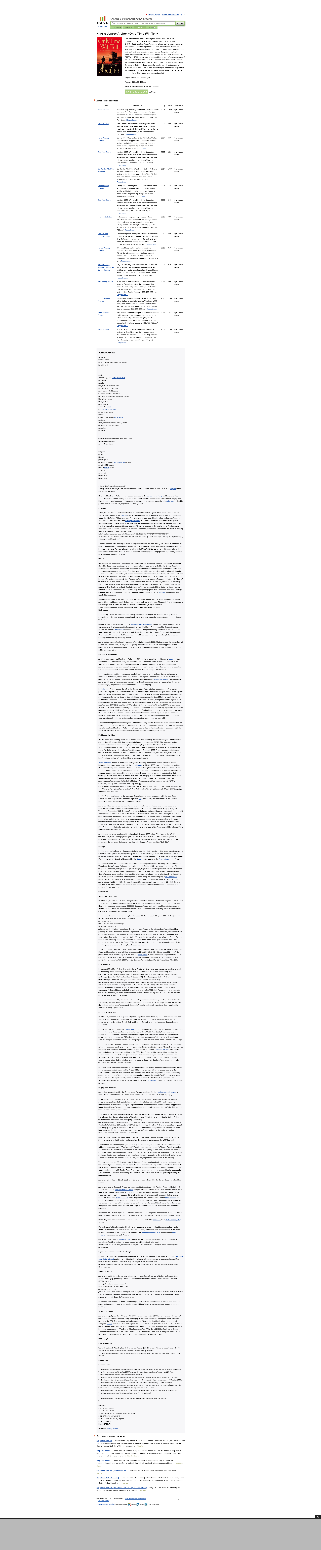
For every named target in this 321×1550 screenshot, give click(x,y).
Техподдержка (129, 1498)
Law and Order (171, 877)
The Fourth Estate (105, 217)
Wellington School (132, 521)
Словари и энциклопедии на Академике (131, 19)
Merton (162, 592)
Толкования (116, 27)
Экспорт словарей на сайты (105, 1504)
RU (182, 14)
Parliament (104, 689)
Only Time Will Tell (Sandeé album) (111, 1471)
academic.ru (102, 26)
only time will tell (104, 1451)
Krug (140, 799)
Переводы (128, 27)
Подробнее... (131, 120)
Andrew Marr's (124, 1239)
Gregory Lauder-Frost (151, 1232)
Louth (171, 659)
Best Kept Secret (104, 152)
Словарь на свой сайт (170, 14)
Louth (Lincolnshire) (118, 378)
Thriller (106, 467)
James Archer (118, 417)
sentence (156, 1220)
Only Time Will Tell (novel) (108, 1478)
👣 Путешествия (103, 1500)
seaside (124, 515)
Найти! (180, 23)
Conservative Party (109, 409)
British (109, 407)
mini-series (138, 765)
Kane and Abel (103, 109)
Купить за (136, 91)
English (173, 489)
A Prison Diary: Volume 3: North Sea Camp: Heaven (106, 267)
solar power (171, 501)
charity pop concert (132, 1029)
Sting (106, 1032)
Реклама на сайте (140, 1498)
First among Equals (105, 281)
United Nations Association (141, 624)
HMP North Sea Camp (124, 1190)
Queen (139, 859)
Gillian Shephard (121, 1198)
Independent (152, 1080)
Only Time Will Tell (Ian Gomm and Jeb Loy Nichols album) (122, 1488)
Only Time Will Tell (104, 1441)
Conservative (118, 630)
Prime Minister (164, 859)
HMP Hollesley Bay (173, 1220)
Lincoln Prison (170, 1198)
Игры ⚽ (152, 27)
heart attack (142, 955)
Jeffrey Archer (112, 1428)
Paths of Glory (103, 124)
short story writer (119, 462)
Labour (109, 1324)
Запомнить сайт (154, 14)
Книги (140, 27)
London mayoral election (166, 1092)
